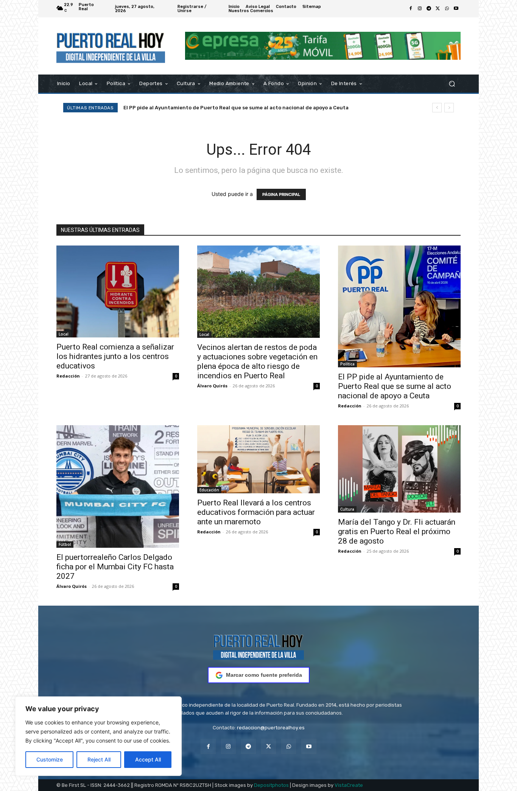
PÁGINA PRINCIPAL (281, 194)
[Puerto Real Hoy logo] (258, 646)
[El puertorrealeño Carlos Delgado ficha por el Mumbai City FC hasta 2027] (117, 486)
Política (347, 364)
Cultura (347, 509)
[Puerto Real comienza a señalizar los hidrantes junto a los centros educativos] (117, 291)
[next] (449, 107)
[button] (452, 83)
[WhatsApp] (447, 8)
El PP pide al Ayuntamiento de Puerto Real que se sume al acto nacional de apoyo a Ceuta (236, 107)
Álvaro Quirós (212, 386)
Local (64, 334)
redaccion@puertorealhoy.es (271, 727)
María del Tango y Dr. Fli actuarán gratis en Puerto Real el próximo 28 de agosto (396, 531)
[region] (98, 736)
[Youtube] (456, 8)
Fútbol (65, 544)
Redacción (68, 376)
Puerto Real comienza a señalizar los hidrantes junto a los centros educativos (115, 356)
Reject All (99, 759)
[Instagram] (419, 8)
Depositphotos (271, 785)
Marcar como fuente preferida (264, 675)
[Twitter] (437, 8)
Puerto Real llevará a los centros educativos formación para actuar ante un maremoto (256, 512)
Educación (209, 490)
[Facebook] (410, 8)
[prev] (437, 107)
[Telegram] (428, 8)
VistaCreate (349, 785)
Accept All (148, 759)
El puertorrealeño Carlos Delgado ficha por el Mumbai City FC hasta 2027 (115, 567)
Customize (49, 759)
